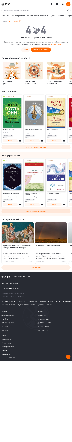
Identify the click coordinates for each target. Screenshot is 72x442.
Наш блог (5, 319)
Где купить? (42, 315)
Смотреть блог (36, 268)
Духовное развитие (18, 15)
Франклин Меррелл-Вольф (10, 197)
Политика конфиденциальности (13, 293)
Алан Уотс (49, 197)
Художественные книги (26, 305)
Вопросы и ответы (44, 330)
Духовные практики (57, 15)
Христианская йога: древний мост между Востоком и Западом (17, 246)
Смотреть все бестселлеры (36, 147)
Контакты (41, 312)
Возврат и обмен (43, 326)
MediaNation (12, 358)
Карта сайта (6, 354)
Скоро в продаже (7, 343)
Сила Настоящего (52, 129)
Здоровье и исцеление (62, 301)
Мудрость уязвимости (54, 193)
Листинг (4, 350)
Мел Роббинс (6, 133)
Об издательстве (8, 315)
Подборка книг (40, 261)
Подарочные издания (44, 305)
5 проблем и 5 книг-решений (48, 245)
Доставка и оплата (44, 323)
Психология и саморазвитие (37, 15)
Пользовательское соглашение (13, 296)
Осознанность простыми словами (32, 193)
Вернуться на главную (41, 50)
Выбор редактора (8, 347)
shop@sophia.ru (10, 288)
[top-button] (68, 357)
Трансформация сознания (11, 193)
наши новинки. (56, 44)
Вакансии (5, 330)
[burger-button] (68, 4)
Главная (4, 21)
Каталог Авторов (43, 319)
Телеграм (5, 283)
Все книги (5, 15)
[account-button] (51, 4)
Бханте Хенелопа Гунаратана (32, 197)
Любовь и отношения (9, 305)
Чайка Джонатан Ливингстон (34, 129)
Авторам (5, 326)
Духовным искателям (8, 261)
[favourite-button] (19, 140)
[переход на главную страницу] (8, 4)
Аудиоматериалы (8, 323)
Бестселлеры (6, 339)
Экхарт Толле (50, 133)
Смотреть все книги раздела (36, 211)
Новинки (5, 335)
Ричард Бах (28, 133)
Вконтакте (14, 283)
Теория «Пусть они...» (9, 129)
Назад (26, 50)
